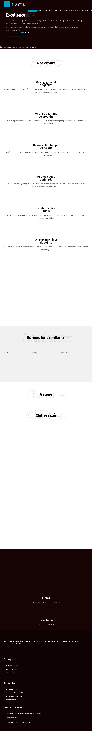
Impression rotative (12, 689)
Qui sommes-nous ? (12, 666)
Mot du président (11, 669)
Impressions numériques (14, 696)
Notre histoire (10, 672)
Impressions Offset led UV (14, 693)
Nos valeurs (9, 676)
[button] (79, 44)
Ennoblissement (11, 700)
